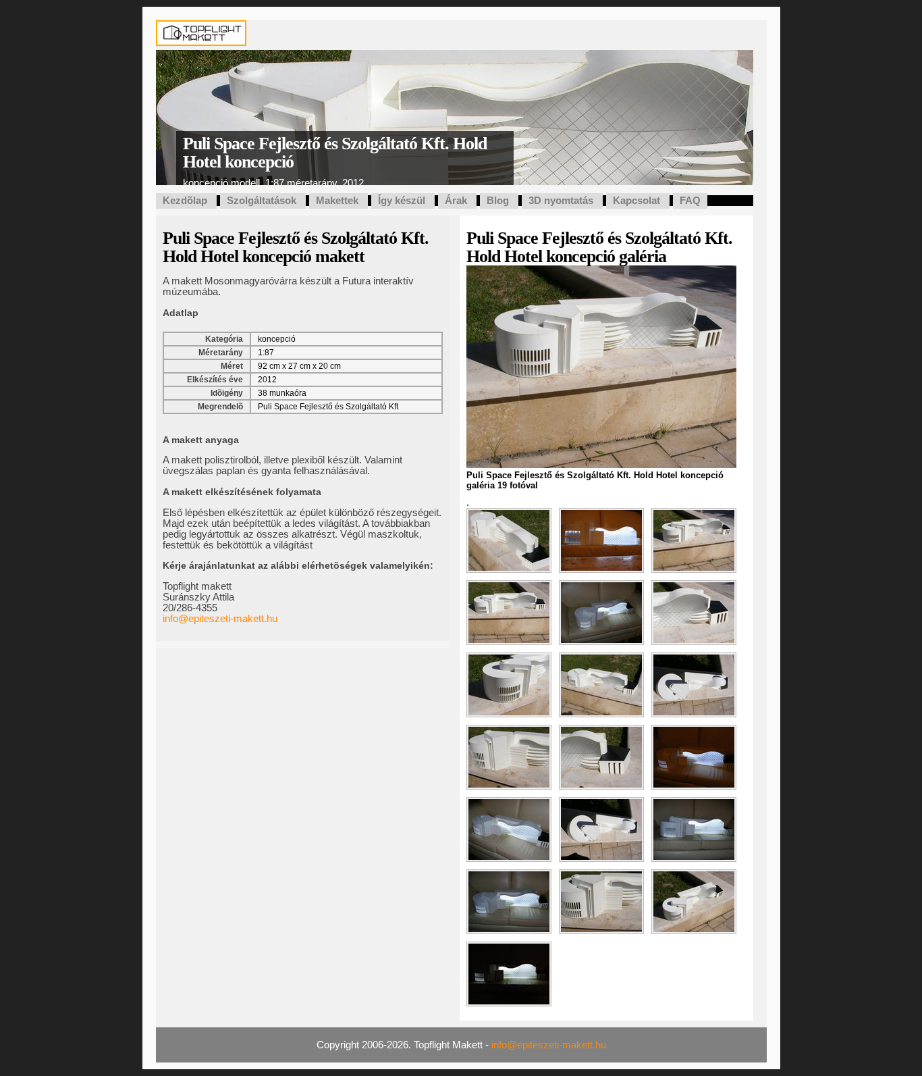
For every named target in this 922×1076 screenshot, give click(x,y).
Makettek (337, 200)
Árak (456, 200)
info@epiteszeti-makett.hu (220, 618)
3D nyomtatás (560, 200)
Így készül (401, 200)
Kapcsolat (636, 200)
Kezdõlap (185, 200)
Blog (498, 200)
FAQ (690, 200)
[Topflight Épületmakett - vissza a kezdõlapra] (201, 40)
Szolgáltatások (261, 200)
